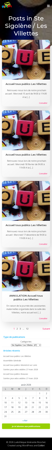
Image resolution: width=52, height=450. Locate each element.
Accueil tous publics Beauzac (15, 374)
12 (27, 328)
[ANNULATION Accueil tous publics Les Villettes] (26, 271)
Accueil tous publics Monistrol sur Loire (20, 365)
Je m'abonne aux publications (26, 426)
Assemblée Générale (12, 360)
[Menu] (48, 6)
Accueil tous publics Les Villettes (17, 356)
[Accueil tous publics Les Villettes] (26, 59)
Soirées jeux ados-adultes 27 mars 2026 (20, 369)
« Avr (25, 420)
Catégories (26, 341)
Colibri (41, 445)
